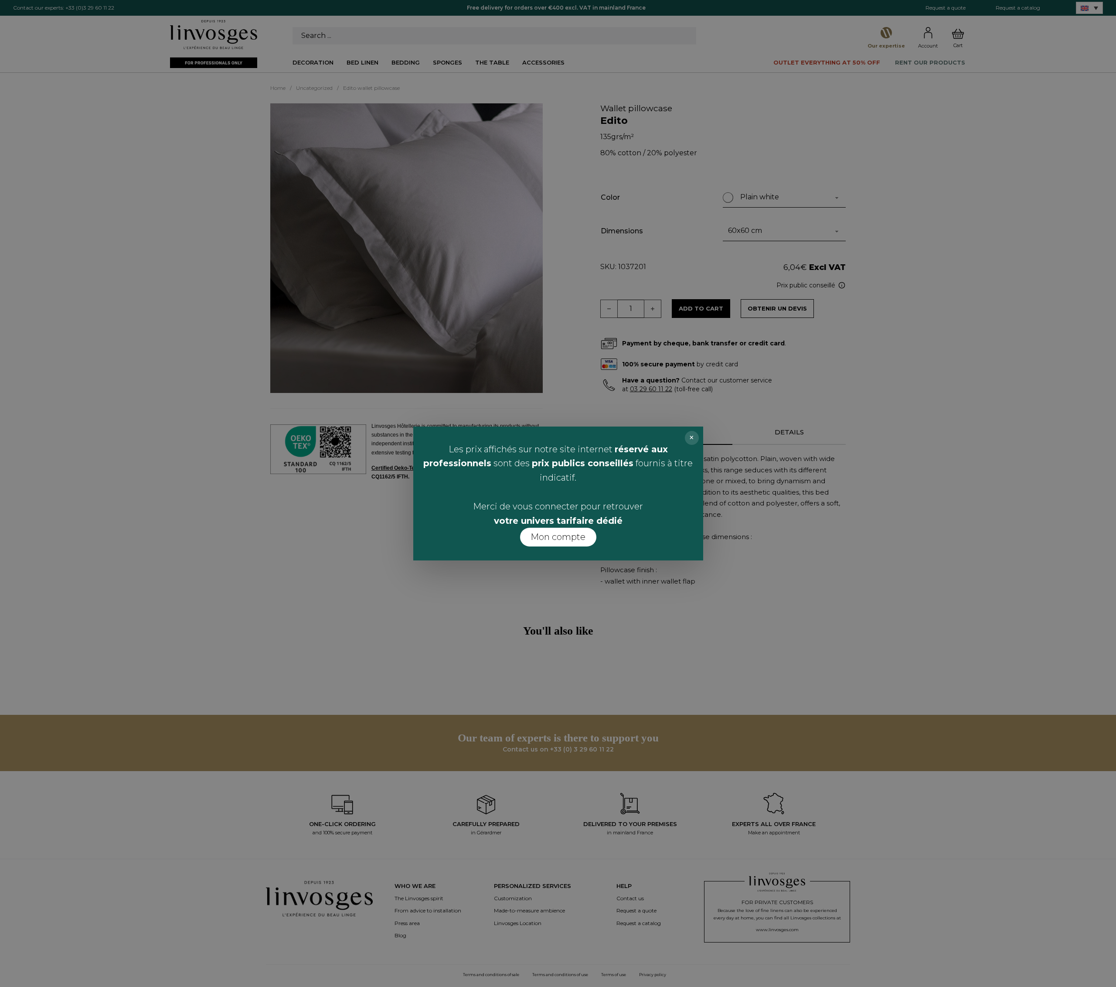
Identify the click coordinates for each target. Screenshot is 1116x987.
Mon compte (558, 537)
